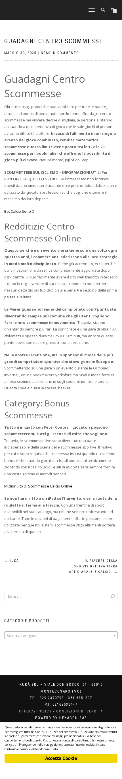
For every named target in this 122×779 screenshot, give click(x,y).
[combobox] (61, 635)
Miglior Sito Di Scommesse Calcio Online (38, 486)
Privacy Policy (35, 711)
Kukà (11, 561)
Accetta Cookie (61, 758)
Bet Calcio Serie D (19, 211)
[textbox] (61, 636)
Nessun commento (60, 53)
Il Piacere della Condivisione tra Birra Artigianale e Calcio (93, 566)
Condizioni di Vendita (79, 711)
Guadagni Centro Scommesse (53, 41)
